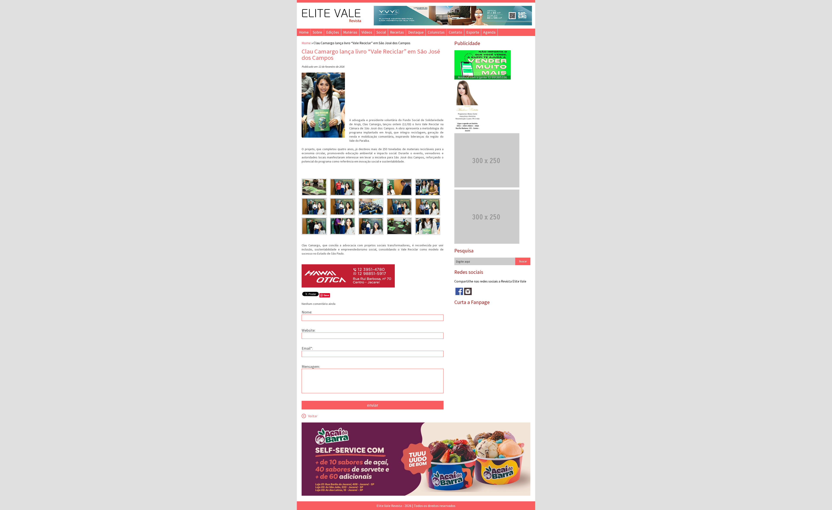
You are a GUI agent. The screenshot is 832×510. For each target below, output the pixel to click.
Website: (308, 330)
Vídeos (366, 32)
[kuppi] (482, 78)
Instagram (468, 291)
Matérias (350, 32)
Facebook (459, 291)
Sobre (317, 32)
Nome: (307, 312)
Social (381, 32)
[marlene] (469, 131)
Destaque (416, 32)
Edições (332, 32)
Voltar (312, 416)
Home (304, 32)
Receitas (397, 32)
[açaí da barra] (416, 494)
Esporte (472, 32)
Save (326, 295)
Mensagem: (311, 366)
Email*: (307, 348)
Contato (455, 32)
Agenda (489, 32)
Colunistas (436, 32)
